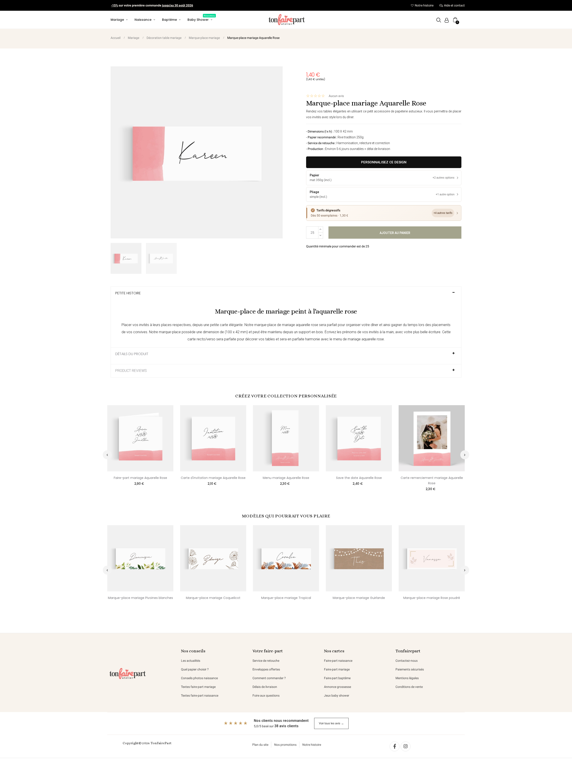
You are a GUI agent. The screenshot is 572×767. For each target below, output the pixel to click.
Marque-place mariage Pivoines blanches (140, 598)
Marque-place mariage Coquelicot (213, 598)
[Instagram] (405, 746)
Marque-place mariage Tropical (286, 598)
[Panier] (455, 20)
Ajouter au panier (395, 233)
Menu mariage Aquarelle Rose (286, 478)
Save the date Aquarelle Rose (359, 478)
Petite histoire (128, 293)
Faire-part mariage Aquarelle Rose (140, 478)
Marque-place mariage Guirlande (359, 598)
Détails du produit (131, 354)
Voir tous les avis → (331, 723)
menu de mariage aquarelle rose (358, 339)
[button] (438, 20)
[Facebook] (395, 746)
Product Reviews (131, 371)
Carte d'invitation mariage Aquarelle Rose (213, 478)
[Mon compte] (447, 20)
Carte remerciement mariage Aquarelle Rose (432, 480)
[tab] (286, 295)
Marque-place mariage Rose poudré (431, 598)
